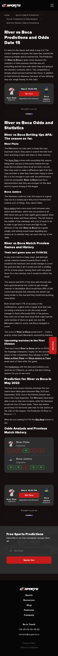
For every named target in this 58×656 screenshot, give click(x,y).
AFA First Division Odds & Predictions (22, 23)
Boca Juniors (10, 208)
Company (29, 615)
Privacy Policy (29, 643)
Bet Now (29, 93)
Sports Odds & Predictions (27, 15)
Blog (29, 605)
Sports (29, 595)
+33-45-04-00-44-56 (29, 629)
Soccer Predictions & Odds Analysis (21, 19)
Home (6, 15)
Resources (29, 600)
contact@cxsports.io (29, 634)
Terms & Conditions (29, 647)
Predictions (13, 367)
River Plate (14, 160)
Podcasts (29, 610)
